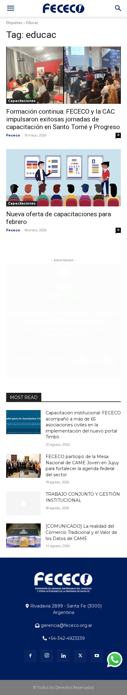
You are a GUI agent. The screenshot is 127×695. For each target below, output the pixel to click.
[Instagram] (47, 656)
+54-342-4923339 (66, 638)
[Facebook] (30, 656)
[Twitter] (80, 656)
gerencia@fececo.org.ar (65, 625)
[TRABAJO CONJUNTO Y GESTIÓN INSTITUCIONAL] (23, 503)
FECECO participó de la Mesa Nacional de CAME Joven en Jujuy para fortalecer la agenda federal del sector (82, 466)
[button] (10, 8)
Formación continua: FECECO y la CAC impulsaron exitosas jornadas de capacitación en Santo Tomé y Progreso (63, 119)
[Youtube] (97, 656)
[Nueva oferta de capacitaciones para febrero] (63, 177)
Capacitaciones (21, 101)
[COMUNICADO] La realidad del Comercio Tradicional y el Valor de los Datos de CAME (81, 532)
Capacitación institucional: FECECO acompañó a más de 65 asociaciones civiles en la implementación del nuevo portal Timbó (83, 425)
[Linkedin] (63, 656)
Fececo (13, 135)
